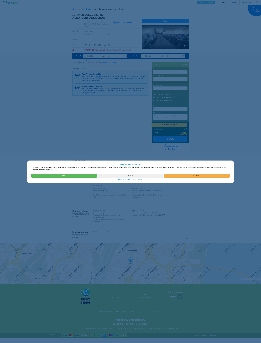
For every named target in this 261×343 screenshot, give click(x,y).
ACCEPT (64, 176)
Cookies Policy (121, 179)
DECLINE (130, 176)
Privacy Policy (131, 179)
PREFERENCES (197, 176)
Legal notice (140, 179)
